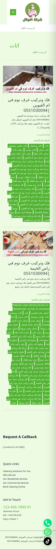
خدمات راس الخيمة (41, 299)
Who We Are (9, 474)
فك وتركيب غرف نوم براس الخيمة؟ (31, 373)
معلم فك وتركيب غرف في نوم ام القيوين (29, 206)
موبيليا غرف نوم (24, 212)
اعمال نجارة (36, 320)
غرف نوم (44, 359)
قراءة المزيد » (43, 134)
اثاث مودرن (31, 149)
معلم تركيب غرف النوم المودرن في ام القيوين (28, 202)
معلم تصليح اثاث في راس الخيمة (30, 389)
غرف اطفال (43, 177)
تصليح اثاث (44, 340)
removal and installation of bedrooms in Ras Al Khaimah (31, 307)
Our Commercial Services (16, 482)
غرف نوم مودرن (33, 184)
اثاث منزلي (44, 149)
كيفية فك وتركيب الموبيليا (30, 387)
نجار (20, 391)
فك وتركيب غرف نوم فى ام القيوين (24, 192)
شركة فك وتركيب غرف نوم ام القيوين (26, 161)
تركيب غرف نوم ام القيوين (36, 157)
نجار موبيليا (24, 402)
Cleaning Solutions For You (16, 471)
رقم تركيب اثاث (17, 344)
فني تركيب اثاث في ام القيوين (35, 196)
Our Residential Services (15, 478)
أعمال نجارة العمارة (40, 313)
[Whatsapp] (48, 532)
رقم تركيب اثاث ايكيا (39, 348)
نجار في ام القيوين (32, 219)
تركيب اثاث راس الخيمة (21, 336)
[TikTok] (48, 541)
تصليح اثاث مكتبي (35, 344)
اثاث (47, 145)
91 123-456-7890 (17, 507)
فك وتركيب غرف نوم (21, 367)
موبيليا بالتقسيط (42, 212)
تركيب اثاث (18, 149)
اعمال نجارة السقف (30, 324)
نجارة (13, 402)
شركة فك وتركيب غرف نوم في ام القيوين (29, 173)
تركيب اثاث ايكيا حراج (21, 153)
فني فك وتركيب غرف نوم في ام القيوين (30, 198)
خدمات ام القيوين (41, 140)
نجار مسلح (36, 402)
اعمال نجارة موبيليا (28, 328)
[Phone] (48, 523)
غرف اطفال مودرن (26, 177)
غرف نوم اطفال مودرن (22, 363)
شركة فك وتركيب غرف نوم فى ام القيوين (29, 169)
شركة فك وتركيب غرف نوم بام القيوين (31, 165)
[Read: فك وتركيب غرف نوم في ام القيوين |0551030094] (28, 79)
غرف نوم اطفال (36, 181)
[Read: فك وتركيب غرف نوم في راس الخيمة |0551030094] (28, 243)
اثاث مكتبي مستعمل (18, 145)
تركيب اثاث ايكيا (41, 153)
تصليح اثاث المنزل (28, 340)
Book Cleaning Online (14, 486)
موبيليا (15, 208)
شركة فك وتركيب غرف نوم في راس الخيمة (30, 350)
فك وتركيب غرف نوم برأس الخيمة (33, 371)
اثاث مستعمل (36, 145)
